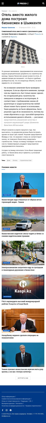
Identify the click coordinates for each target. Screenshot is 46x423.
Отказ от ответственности (11, 401)
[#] (23, 3)
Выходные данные (8, 403)
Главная (4, 11)
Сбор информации (8, 396)
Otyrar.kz (13, 37)
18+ (30, 401)
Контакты (19, 403)
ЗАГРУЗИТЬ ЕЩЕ (23, 378)
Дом (8, 160)
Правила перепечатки (33, 406)
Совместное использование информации (16, 399)
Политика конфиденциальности (13, 406)
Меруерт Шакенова (8, 27)
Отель (15, 160)
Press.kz (38, 34)
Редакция (24, 401)
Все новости (13, 11)
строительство (25, 160)
